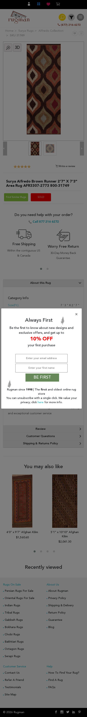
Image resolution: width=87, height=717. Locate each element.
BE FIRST (42, 378)
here (41, 402)
